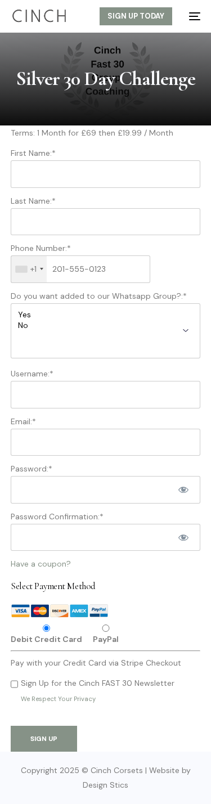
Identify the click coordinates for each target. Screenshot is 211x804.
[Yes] (105, 314)
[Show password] (183, 489)
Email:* (23, 421)
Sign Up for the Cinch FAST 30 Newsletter (97, 683)
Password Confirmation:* (57, 516)
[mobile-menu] (191, 16)
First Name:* (33, 153)
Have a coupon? (41, 564)
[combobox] (29, 269)
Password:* (31, 469)
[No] (105, 325)
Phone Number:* (41, 248)
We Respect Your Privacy (58, 699)
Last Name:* (33, 201)
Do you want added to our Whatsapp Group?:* (99, 296)
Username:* (32, 374)
